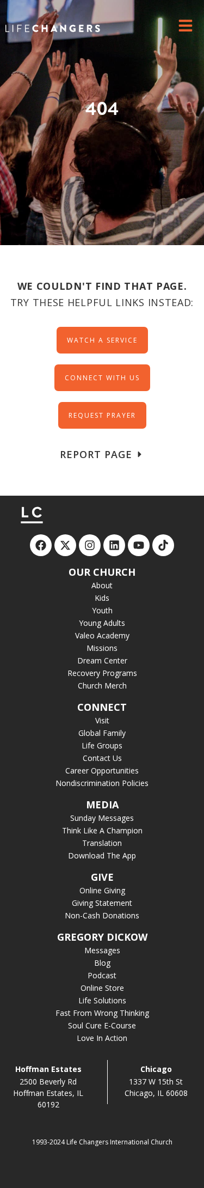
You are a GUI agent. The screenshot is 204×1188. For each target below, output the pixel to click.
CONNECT (102, 707)
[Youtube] (139, 545)
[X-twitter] (65, 545)
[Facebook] (41, 545)
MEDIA (102, 804)
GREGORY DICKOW (102, 936)
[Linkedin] (114, 545)
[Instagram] (90, 545)
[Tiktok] (163, 545)
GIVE (102, 877)
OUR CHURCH (102, 571)
